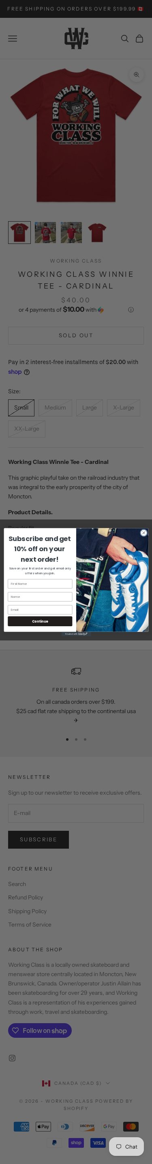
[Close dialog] (143, 532)
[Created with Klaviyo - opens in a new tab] (76, 634)
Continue (40, 621)
